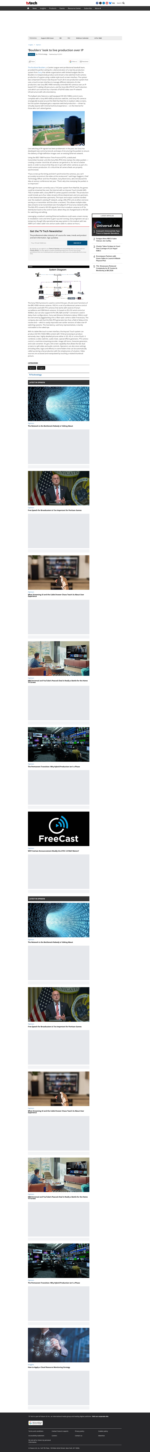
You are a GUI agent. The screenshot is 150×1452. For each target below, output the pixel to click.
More (97, 8)
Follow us (74, 61)
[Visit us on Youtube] (107, 3)
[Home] (28, 8)
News (35, 8)
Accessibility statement (36, 1436)
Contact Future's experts (60, 1431)
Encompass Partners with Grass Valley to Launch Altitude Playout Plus (108, 258)
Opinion (38, 45)
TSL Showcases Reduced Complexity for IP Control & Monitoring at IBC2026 (106, 268)
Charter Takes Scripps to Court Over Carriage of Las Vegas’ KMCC (108, 248)
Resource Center (74, 8)
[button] (120, 3)
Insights (43, 8)
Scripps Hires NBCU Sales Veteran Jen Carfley (106, 240)
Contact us (78, 1436)
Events (62, 8)
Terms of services (54, 248)
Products (52, 8)
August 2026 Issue (47, 38)
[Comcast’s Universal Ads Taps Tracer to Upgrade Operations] (107, 227)
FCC (69, 38)
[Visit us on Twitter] (100, 3)
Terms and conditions (35, 1431)
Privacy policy (79, 1431)
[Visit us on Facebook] (97, 3)
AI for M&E (98, 38)
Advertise (101, 1436)
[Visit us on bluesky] (110, 3)
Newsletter (85, 61)
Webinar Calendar (82, 38)
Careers (54, 1436)
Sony (40, 72)
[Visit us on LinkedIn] (103, 3)
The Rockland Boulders (37, 67)
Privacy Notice (34, 250)
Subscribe (88, 8)
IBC (60, 38)
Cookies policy (103, 1431)
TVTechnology (42, 54)
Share (33, 61)
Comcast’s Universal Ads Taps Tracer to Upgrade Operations (108, 232)
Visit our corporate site (100, 1416)
